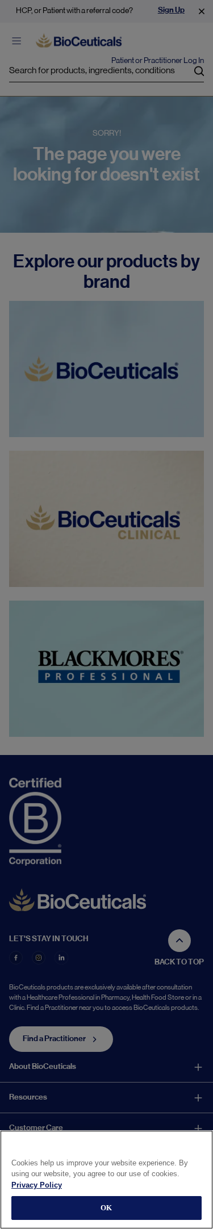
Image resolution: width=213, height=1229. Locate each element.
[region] (106, 1179)
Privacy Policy (36, 1185)
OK (106, 1207)
